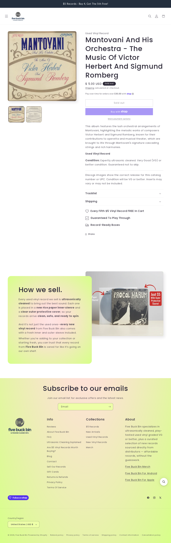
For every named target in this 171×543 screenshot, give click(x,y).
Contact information (129, 535)
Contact (52, 461)
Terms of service (91, 535)
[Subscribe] (109, 406)
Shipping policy (109, 535)
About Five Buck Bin (58, 431)
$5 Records (92, 426)
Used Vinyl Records (97, 437)
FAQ (49, 437)
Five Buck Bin (21, 535)
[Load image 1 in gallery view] (16, 114)
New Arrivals (93, 431)
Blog (49, 456)
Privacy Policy (55, 482)
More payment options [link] (119, 119)
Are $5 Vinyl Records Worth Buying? (62, 449)
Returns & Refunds (57, 476)
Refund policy (56, 535)
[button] (6, 16)
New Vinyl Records (96, 442)
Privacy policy (73, 535)
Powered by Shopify (37, 535)
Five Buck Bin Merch (137, 466)
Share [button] (91, 234)
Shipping (89, 88)
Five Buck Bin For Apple (139, 480)
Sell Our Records (56, 466)
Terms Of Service (56, 487)
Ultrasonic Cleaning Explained (64, 442)
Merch (89, 447)
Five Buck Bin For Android (141, 473)
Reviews (51, 426)
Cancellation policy (151, 535)
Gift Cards (53, 471)
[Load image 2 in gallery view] (34, 114)
